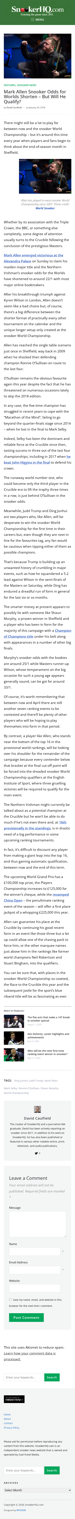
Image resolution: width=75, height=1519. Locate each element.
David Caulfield (14, 107)
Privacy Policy (11, 1427)
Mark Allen (51, 1080)
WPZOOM (21, 1510)
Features (10, 85)
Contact (8, 1423)
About (7, 1418)
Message (15, 1208)
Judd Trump (36, 1080)
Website (14, 1281)
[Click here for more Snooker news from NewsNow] (14, 1399)
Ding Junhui (21, 1080)
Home (7, 1414)
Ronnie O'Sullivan (28, 1088)
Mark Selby (10, 1088)
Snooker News (26, 85)
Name (13, 1244)
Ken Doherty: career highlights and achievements (48, 1035)
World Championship (16, 1093)
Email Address (18, 1262)
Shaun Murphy (49, 1088)
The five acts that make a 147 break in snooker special (49, 1019)
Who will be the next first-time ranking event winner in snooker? (47, 1052)
